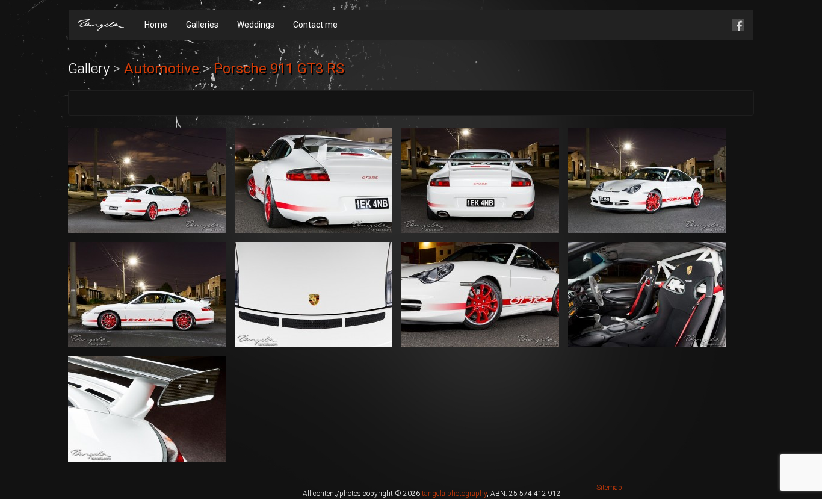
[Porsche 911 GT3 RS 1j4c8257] (147, 294)
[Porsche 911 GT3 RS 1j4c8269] (147, 409)
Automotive (161, 68)
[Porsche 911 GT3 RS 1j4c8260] (313, 294)
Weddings (255, 24)
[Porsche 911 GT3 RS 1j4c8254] (647, 180)
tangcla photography (454, 493)
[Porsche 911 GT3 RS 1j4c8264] (480, 294)
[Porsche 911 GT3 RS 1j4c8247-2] (147, 180)
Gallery (89, 68)
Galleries (202, 24)
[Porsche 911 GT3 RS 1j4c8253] (480, 180)
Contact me (315, 24)
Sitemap (609, 487)
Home (155, 24)
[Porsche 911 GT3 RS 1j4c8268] (647, 294)
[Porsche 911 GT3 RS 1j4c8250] (313, 180)
